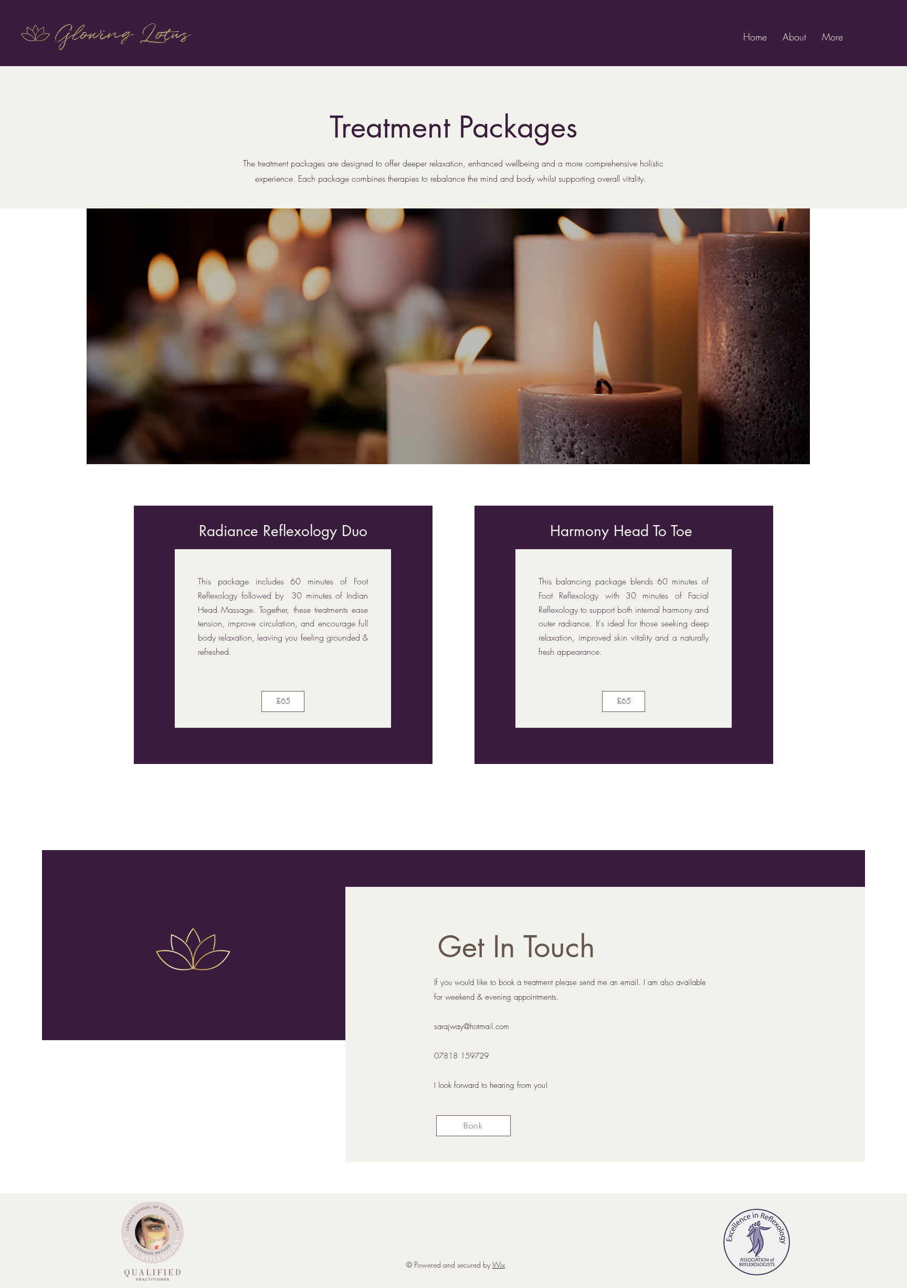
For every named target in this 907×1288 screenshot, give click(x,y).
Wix (498, 1265)
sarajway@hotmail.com (471, 1026)
